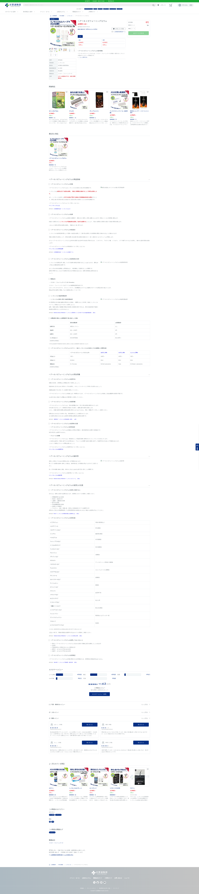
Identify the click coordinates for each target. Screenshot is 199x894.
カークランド (93, 788)
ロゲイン (51, 788)
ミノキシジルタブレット (75, 788)
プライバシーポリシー (91, 888)
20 (55, 795)
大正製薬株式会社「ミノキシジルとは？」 (62, 208)
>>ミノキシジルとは (54, 205)
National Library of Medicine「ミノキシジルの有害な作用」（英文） (68, 635)
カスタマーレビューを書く (99, 694)
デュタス (71, 111)
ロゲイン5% (104, 352)
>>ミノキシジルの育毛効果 (56, 248)
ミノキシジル (69, 15)
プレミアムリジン (94, 111)
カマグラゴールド (88, 8)
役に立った (90, 724)
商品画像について (54, 19)
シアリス (100, 8)
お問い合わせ (118, 878)
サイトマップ (116, 888)
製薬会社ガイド (77, 11)
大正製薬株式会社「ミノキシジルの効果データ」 (64, 252)
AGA (53, 821)
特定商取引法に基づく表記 (104, 888)
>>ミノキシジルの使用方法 (56, 449)
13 (75, 117)
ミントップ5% (134, 352)
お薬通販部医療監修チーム (120, 31)
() (91, 29)
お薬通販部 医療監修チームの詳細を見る (62, 855)
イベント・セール (44, 11)
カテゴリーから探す (10, 11)
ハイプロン (119, 8)
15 (116, 119)
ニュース (126, 878)
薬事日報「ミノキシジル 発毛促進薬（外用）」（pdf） (65, 419)
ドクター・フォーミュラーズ (56, 842)
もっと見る (144, 704)
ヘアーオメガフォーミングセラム (57, 158)
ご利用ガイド (91, 11)
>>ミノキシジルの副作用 (55, 475)
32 (75, 795)
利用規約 (82, 888)
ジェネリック (52, 832)
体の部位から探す (27, 11)
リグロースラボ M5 (115, 788)
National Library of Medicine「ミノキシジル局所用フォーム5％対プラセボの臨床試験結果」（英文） (75, 312)
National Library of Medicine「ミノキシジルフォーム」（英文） (67, 478)
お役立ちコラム (61, 11)
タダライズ (106, 8)
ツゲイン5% (121, 352)
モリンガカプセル (53, 111)
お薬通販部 (54, 15)
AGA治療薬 (61, 15)
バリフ (95, 8)
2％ (80, 36)
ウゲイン (132, 788)
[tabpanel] (62, 33)
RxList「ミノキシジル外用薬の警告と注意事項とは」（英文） (67, 513)
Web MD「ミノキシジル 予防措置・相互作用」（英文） (65, 662)
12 (55, 165)
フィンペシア (113, 8)
